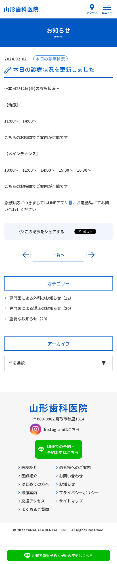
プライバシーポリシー (79, 492)
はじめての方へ (35, 484)
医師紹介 (29, 476)
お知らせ (67, 484)
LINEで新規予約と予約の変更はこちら (62, 555)
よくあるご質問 (35, 509)
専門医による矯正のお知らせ (41, 308)
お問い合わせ (71, 476)
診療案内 (29, 492)
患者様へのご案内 (75, 467)
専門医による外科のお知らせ (41, 298)
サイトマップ (71, 501)
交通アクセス (33, 501)
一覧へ (58, 255)
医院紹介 (29, 467)
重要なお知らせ (29, 318)
